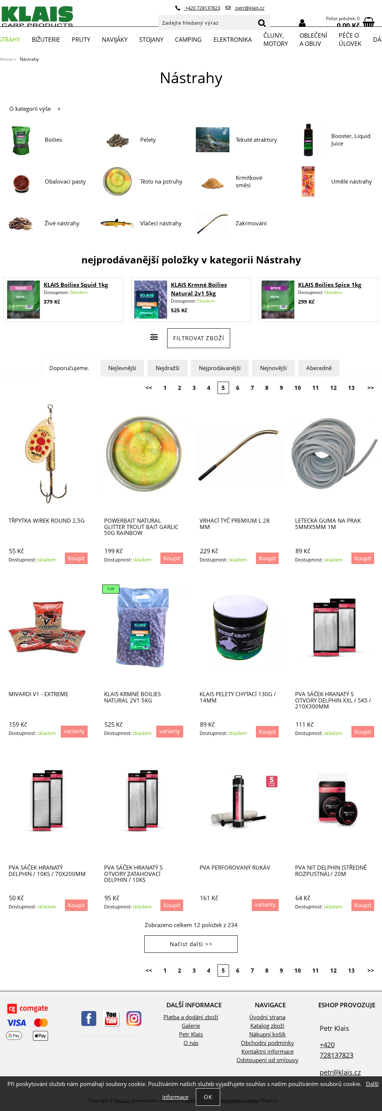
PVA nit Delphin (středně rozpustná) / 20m (331, 870)
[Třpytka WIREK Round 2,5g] (48, 454)
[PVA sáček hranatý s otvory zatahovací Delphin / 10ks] (143, 801)
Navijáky (115, 39)
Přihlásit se (302, 23)
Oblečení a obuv (313, 39)
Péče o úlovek (350, 39)
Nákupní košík (267, 1034)
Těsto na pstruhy (161, 181)
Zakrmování (251, 223)
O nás (191, 1043)
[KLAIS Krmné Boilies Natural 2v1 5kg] (150, 299)
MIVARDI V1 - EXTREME (38, 694)
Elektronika (232, 39)
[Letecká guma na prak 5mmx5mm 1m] (334, 454)
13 (351, 388)
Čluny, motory (275, 39)
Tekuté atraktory (256, 139)
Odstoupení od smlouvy (267, 1060)
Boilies (53, 139)
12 (333, 388)
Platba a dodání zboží (190, 1017)
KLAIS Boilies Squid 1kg (76, 285)
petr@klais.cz (249, 7)
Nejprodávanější (220, 368)
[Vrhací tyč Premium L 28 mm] (238, 454)
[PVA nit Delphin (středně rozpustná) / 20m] (334, 801)
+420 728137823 (202, 7)
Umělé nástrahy (351, 181)
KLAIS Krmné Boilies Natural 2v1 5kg (132, 697)
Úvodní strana (267, 1017)
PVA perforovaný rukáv (235, 867)
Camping (188, 39)
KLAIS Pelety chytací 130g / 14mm (238, 697)
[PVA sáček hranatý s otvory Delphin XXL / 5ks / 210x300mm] (334, 627)
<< (148, 388)
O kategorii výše (30, 109)
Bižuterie (46, 39)
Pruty (81, 39)
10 (297, 388)
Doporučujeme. (69, 368)
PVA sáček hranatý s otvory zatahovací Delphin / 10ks (133, 873)
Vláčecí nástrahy (161, 223)
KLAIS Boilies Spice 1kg (329, 285)
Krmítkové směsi (249, 181)
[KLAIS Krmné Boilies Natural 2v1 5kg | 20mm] (143, 627)
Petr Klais (191, 1034)
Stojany (151, 39)
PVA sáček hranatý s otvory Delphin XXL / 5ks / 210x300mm (333, 700)
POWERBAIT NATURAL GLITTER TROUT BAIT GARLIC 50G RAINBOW (141, 526)
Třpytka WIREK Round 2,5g (47, 520)
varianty (74, 731)
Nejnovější (273, 368)
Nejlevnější (122, 368)
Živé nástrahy (62, 223)
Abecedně (319, 368)
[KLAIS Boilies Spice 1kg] (278, 299)
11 (315, 388)
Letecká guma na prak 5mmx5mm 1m (328, 523)
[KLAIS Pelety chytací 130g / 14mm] (238, 627)
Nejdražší (167, 368)
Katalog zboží (267, 1026)
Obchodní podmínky (267, 1043)
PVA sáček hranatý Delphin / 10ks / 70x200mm (47, 870)
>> (370, 388)
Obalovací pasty (65, 181)
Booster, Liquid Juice (350, 139)
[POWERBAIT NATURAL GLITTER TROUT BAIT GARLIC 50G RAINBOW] (143, 454)
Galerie (191, 1026)
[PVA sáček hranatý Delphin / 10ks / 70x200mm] (47, 801)
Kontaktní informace (267, 1051)
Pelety (148, 139)
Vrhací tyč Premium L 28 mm (235, 523)
